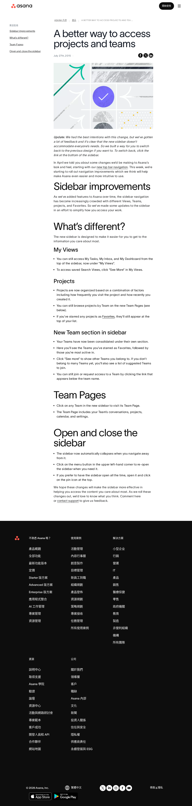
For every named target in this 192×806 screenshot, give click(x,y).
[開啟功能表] (179, 6)
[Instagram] (116, 788)
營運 (116, 563)
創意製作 (77, 563)
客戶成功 (35, 727)
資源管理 (35, 621)
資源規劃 (77, 599)
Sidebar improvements (22, 31)
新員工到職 (78, 577)
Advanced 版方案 (41, 584)
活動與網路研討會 (41, 712)
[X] (103, 788)
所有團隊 (119, 642)
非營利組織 (120, 628)
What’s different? (19, 37)
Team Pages (16, 44)
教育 (116, 613)
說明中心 (35, 669)
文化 (74, 705)
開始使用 (166, 6)
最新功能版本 (38, 563)
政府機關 (119, 606)
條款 (152, 787)
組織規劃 (77, 584)
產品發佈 (77, 592)
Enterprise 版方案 (40, 592)
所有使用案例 (80, 628)
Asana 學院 (36, 684)
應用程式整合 (38, 599)
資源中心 (35, 705)
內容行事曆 (78, 556)
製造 (116, 621)
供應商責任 (78, 741)
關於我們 (77, 669)
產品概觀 (35, 548)
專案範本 (35, 720)
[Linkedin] (109, 788)
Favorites (108, 316)
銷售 (116, 584)
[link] (61, 21)
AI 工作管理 (36, 606)
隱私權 (75, 734)
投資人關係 (78, 720)
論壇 (32, 698)
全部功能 (35, 556)
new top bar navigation (112, 167)
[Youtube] (129, 788)
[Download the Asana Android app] (65, 796)
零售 (116, 599)
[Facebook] (122, 788)
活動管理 (77, 548)
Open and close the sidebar (25, 51)
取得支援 (35, 677)
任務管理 (77, 621)
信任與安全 (78, 727)
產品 (116, 577)
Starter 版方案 (38, 577)
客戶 (74, 684)
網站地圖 (35, 749)
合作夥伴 (35, 741)
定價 (32, 570)
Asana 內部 (78, 698)
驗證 (32, 691)
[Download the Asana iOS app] (40, 796)
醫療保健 (119, 592)
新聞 (74, 712)
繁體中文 (76, 787)
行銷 (116, 556)
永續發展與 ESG (81, 749)
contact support (68, 500)
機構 (116, 635)
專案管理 (35, 613)
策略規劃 (77, 606)
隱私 (160, 787)
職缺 (74, 691)
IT (114, 570)
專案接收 (77, 613)
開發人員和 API (39, 734)
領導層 (75, 677)
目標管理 (77, 570)
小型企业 (119, 548)
